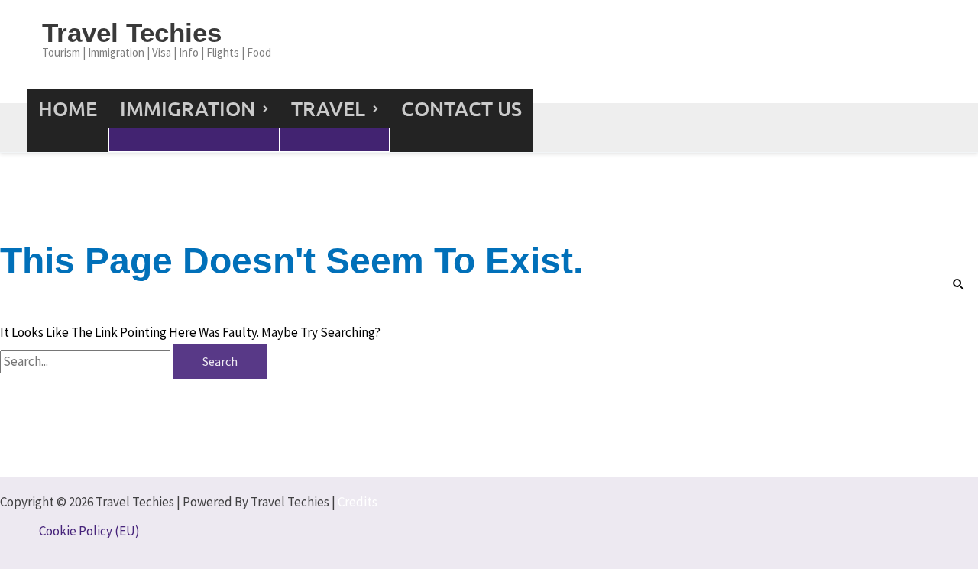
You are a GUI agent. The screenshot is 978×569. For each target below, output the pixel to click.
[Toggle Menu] (194, 140)
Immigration (187, 108)
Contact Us (461, 108)
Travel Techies (132, 32)
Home (67, 108)
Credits (357, 501)
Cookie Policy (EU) (89, 530)
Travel (328, 108)
